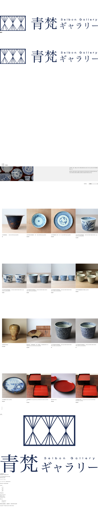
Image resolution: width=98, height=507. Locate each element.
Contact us (4, 501)
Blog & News (4, 500)
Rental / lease (2, 495)
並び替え (85, 183)
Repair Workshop (3, 494)
